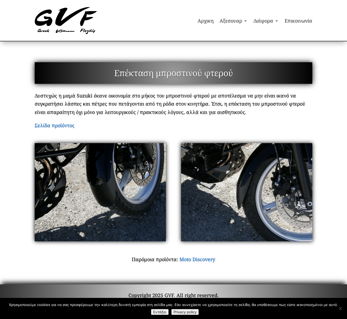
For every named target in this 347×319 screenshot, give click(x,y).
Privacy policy (185, 312)
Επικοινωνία (298, 20)
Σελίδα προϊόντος (55, 125)
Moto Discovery (197, 259)
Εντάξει (159, 312)
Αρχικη (206, 20)
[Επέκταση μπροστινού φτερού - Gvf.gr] (100, 192)
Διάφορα (263, 20)
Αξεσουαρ (231, 20)
